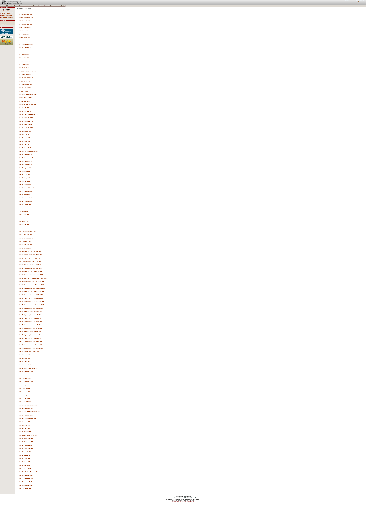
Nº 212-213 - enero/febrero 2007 (28, 94)
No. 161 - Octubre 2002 (25, 161)
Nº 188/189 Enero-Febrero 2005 (27, 71)
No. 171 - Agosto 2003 (25, 131)
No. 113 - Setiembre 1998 (26, 448)
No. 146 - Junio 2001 (24, 355)
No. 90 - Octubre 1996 (25, 241)
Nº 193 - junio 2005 (24, 57)
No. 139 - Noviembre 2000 (26, 375)
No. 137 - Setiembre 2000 (26, 381)
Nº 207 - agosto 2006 (25, 27)
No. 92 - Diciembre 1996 (25, 234)
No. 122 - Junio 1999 (24, 421)
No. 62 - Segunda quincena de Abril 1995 (30, 335)
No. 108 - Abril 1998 (24, 465)
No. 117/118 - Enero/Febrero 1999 (28, 435)
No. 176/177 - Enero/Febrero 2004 (28, 114)
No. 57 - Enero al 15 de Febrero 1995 (29, 351)
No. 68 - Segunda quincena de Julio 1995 (30, 315)
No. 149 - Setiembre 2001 (26, 201)
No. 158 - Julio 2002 (24, 171)
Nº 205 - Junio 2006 (24, 34)
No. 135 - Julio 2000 (24, 388)
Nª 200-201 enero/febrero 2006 (27, 104)
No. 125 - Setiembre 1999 (26, 415)
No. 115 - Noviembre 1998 (26, 441)
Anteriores (3, 22)
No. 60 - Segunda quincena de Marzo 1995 (30, 341)
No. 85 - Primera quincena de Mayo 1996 (30, 258)
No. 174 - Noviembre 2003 (26, 121)
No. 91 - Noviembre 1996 (26, 238)
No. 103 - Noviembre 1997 (26, 478)
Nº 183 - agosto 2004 (25, 87)
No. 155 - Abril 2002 (24, 181)
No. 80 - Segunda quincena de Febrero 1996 (31, 274)
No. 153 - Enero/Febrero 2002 (27, 188)
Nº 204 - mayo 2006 (24, 37)
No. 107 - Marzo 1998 (25, 468)
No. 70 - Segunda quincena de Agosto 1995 (31, 308)
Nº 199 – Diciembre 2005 (26, 44)
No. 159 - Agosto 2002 (25, 168)
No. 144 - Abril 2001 (24, 361)
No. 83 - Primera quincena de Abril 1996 (30, 264)
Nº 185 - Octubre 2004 (25, 81)
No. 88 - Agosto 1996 (25, 248)
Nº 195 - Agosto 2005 (25, 51)
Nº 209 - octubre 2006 (25, 21)
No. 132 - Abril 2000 (24, 398)
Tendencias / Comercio (6, 15)
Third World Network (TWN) (352, 1)
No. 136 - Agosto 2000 (25, 385)
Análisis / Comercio (6, 13)
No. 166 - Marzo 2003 (25, 148)
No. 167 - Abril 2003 (24, 144)
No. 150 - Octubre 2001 (25, 198)
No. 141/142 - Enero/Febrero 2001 (28, 368)
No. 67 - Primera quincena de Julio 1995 (30, 318)
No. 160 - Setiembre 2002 (26, 164)
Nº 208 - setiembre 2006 (25, 24)
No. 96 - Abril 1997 (24, 224)
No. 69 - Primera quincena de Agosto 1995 (30, 311)
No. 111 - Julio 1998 (24, 455)
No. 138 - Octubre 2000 (25, 378)
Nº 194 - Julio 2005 (24, 54)
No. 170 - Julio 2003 (24, 134)
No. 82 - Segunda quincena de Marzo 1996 (30, 268)
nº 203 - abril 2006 (24, 41)
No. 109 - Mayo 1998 (24, 462)
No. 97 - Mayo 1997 (24, 221)
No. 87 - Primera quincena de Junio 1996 (30, 251)
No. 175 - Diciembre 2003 (26, 118)
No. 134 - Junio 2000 (24, 391)
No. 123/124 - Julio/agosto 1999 (27, 418)
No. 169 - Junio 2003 (24, 138)
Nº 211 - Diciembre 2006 (25, 14)
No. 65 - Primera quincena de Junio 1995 (30, 325)
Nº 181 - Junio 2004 (24, 91)
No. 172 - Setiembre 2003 (26, 128)
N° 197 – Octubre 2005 (25, 97)
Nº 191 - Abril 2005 (24, 64)
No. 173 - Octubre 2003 (25, 124)
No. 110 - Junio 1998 (24, 458)
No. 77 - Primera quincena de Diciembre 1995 (31, 285)
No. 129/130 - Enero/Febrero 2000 (28, 405)
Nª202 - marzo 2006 (24, 101)
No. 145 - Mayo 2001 (24, 358)
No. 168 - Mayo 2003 (24, 141)
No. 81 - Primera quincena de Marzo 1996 (30, 271)
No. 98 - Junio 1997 (24, 218)
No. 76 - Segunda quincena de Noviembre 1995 (32, 288)
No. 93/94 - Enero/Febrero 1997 (27, 231)
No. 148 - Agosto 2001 (25, 204)
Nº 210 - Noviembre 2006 (26, 17)
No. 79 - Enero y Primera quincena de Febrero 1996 (33, 278)
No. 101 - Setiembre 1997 (26, 485)
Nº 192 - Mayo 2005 (24, 61)
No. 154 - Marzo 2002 (25, 184)
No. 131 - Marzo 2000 (25, 401)
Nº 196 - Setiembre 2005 (26, 47)
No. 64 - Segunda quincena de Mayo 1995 (30, 328)
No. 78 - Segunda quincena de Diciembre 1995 (31, 281)
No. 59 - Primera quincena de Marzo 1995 (30, 345)
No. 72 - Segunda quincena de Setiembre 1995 (31, 301)
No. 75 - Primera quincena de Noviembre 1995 (31, 291)
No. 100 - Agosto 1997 (25, 488)
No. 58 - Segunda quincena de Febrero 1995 (31, 348)
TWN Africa (362, 1)
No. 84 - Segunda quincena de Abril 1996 (30, 261)
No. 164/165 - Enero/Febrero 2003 (28, 151)
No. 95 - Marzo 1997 (24, 228)
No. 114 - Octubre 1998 (25, 445)
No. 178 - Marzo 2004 (25, 111)
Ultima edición (4, 24)
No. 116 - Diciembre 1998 (26, 438)
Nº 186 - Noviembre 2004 (26, 77)
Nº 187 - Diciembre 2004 (26, 74)
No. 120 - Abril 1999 (24, 428)
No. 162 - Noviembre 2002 (26, 158)
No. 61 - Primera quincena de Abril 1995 (30, 338)
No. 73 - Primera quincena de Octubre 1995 (31, 298)
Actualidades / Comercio (7, 17)
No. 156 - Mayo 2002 (24, 178)
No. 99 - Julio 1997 (24, 214)
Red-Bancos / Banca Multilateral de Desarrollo (7, 11)
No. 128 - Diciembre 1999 (26, 408)
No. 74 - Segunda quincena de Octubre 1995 (31, 295)
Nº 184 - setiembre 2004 (25, 84)
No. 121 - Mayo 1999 (24, 425)
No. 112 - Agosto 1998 (25, 452)
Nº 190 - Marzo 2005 (24, 67)
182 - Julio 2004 (23, 211)
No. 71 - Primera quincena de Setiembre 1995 (31, 305)
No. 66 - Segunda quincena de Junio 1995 (30, 321)
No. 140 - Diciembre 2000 (26, 371)
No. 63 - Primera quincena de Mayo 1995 (30, 331)
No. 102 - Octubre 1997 (25, 482)
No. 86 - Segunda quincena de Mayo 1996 (30, 254)
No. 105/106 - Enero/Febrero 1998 (28, 472)
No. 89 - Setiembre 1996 (25, 244)
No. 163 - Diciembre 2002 (26, 154)
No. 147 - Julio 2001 (24, 208)
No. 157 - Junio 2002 (24, 174)
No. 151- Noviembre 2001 (26, 194)
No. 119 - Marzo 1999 (25, 431)
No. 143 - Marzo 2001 (25, 365)
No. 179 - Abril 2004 (24, 108)
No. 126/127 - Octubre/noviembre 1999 (29, 411)
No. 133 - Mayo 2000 (24, 395)
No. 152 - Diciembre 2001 (26, 191)
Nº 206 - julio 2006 (24, 31)
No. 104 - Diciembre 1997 (26, 475)
